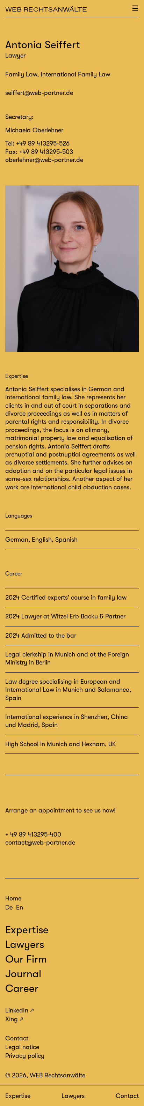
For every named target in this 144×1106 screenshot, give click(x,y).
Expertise (17, 1095)
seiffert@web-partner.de (39, 92)
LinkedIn (16, 1010)
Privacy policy (24, 1055)
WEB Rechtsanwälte (46, 9)
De (9, 907)
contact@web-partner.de (40, 842)
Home (13, 898)
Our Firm (26, 959)
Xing (11, 1019)
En (19, 907)
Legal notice (22, 1047)
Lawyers (73, 1095)
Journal (23, 974)
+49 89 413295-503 (46, 151)
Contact (127, 1095)
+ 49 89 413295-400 (33, 834)
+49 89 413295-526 (43, 143)
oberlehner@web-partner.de (44, 159)
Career (21, 988)
